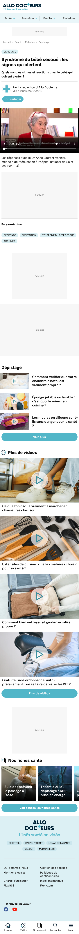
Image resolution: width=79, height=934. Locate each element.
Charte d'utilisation (16, 881)
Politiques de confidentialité (49, 874)
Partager (15, 99)
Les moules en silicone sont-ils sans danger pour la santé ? (55, 421)
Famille (47, 18)
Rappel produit (34, 843)
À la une (8, 930)
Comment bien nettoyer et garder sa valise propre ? (36, 624)
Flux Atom (46, 885)
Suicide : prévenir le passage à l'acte (18, 791)
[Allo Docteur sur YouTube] (14, 909)
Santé (8, 18)
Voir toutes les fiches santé (39, 808)
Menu (71, 930)
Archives (9, 241)
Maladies (30, 42)
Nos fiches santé (25, 760)
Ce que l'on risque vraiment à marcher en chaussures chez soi (34, 508)
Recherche (55, 930)
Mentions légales (15, 872)
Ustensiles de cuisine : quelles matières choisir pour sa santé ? (39, 566)
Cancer (28, 848)
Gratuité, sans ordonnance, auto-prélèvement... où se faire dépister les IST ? (36, 682)
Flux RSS (9, 885)
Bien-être (28, 18)
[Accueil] (39, 828)
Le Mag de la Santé (59, 843)
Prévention (29, 235)
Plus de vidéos (22, 452)
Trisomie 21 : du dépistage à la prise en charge (53, 791)
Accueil (7, 42)
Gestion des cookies (53, 868)
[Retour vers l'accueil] (39, 6)
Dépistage (44, 42)
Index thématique (51, 881)
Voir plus (39, 437)
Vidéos (23, 930)
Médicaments (47, 848)
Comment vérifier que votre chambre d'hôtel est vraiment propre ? (54, 381)
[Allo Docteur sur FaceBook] (6, 909)
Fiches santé (39, 930)
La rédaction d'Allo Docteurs (37, 87)
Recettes (14, 843)
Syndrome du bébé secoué (58, 235)
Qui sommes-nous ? (17, 868)
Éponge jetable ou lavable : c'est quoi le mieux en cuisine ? (53, 401)
